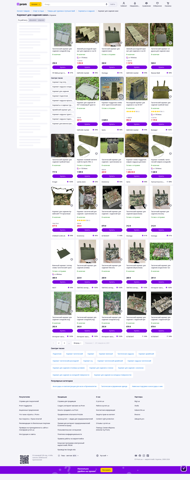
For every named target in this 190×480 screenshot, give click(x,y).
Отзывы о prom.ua (103, 423)
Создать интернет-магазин (68, 406)
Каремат (91, 354)
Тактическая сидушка (126, 354)
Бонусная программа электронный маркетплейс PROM (71, 444)
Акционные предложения (29, 410)
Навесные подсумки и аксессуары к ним (147, 386)
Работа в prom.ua (102, 406)
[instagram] (143, 455)
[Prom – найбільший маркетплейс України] (22, 4)
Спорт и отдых (38, 11)
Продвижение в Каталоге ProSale (70, 414)
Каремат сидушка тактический (139, 361)
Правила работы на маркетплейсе (71, 439)
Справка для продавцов (67, 401)
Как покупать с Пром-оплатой (30, 419)
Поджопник (57, 354)
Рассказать (106, 470)
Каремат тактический (74, 354)
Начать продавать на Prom (68, 410)
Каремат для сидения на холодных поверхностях (112, 375)
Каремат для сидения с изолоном (130, 368)
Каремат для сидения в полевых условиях (69, 368)
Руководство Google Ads (67, 450)
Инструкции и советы (27, 434)
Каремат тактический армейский (110, 361)
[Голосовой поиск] (106, 4)
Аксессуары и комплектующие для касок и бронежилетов (74, 386)
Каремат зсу (88, 361)
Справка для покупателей (29, 401)
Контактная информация (105, 410)
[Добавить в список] (71, 43)
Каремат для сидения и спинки (101, 368)
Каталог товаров (23, 11)
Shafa (137, 406)
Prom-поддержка (25, 406)
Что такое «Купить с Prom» (29, 414)
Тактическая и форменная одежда (114, 386)
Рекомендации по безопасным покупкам (34, 423)
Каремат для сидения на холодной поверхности (71, 375)
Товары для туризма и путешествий (61, 11)
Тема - (66, 456)
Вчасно (137, 414)
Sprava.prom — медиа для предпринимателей (75, 419)
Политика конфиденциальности (70, 434)
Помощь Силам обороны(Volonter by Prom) (105, 429)
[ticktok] (147, 455)
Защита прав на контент (105, 414)
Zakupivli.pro (139, 419)
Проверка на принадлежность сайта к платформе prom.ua (33, 429)
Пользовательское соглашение (69, 430)
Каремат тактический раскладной (66, 361)
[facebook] (140, 455)
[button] (62, 67)
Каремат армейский (146, 354)
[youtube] (136, 455)
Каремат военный (106, 354)
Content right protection (105, 419)
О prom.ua (100, 401)
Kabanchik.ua (140, 410)
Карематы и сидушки (86, 11)
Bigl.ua (137, 401)
